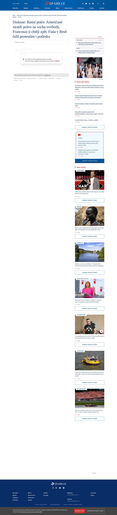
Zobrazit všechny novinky (90, 127)
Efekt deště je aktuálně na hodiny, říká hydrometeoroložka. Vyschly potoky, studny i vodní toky (89, 112)
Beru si (79, 206)
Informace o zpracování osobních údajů (31, 512)
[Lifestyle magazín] (55, 4)
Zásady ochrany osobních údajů (72, 504)
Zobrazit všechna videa (89, 160)
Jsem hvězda (79, 40)
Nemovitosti (68, 8)
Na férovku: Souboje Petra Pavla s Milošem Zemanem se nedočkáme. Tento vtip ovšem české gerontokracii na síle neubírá (89, 87)
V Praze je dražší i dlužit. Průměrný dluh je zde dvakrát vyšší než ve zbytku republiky (88, 51)
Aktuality (15, 8)
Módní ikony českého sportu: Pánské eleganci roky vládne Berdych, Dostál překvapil (89, 43)
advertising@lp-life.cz (73, 501)
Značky (45, 493)
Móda (57, 8)
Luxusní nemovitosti (41, 504)
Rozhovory (81, 8)
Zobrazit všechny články (89, 200)
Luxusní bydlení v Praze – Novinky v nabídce (86, 120)
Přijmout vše (79, 511)
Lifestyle (47, 8)
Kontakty (93, 493)
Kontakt (101, 8)
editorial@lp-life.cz (72, 495)
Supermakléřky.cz (55, 504)
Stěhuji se (80, 242)
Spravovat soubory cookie (95, 511)
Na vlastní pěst (81, 389)
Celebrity (36, 8)
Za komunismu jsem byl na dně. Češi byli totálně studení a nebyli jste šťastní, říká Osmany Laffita (88, 143)
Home (14, 15)
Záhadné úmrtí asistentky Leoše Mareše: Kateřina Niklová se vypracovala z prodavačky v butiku (88, 152)
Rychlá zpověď (81, 314)
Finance (78, 48)
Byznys (26, 8)
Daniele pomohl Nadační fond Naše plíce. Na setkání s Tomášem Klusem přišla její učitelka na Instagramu (89, 96)
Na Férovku (80, 351)
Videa (26, 3)
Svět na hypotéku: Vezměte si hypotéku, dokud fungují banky (89, 104)
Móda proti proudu (83, 278)
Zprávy (92, 8)
